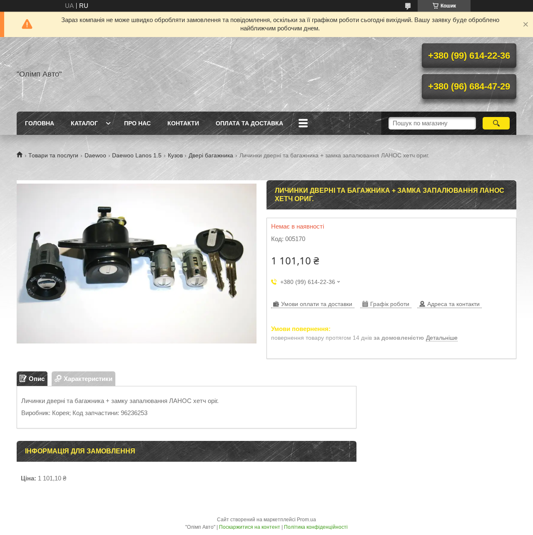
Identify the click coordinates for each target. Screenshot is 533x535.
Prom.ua (306, 520)
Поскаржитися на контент (249, 527)
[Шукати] (496, 123)
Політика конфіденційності (316, 527)
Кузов (175, 155)
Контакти (183, 123)
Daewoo (95, 155)
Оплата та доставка (249, 123)
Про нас (137, 123)
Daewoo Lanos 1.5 (137, 155)
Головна (39, 123)
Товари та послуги (53, 155)
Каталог (84, 123)
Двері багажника (211, 155)
